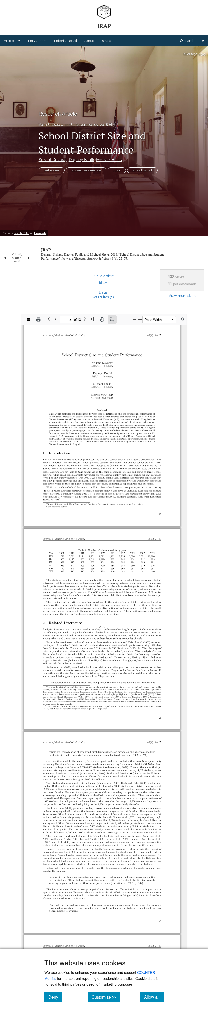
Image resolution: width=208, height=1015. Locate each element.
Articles (9, 41)
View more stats (182, 295)
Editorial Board (65, 41)
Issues (106, 41)
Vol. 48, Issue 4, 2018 (55, 125)
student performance (86, 170)
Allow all (154, 997)
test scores (51, 170)
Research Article (58, 114)
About (89, 41)
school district (142, 170)
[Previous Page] (55, 319)
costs (116, 170)
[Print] (38, 319)
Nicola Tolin (21, 233)
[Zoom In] (140, 319)
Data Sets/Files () (103, 294)
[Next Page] (85, 319)
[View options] (28, 319)
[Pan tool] (102, 319)
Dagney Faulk (81, 159)
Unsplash (40, 233)
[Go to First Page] (48, 319)
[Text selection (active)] (112, 319)
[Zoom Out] (135, 319)
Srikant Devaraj (53, 159)
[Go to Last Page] (92, 319)
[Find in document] (183, 319)
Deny (55, 997)
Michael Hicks (109, 159)
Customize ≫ (106, 997)
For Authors (37, 41)
